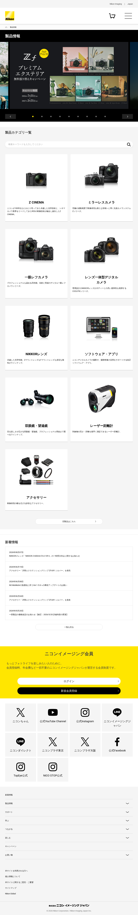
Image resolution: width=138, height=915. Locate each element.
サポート (9, 812)
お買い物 (9, 855)
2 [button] (42, 116)
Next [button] (127, 116)
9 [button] (105, 116)
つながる (9, 829)
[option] (69, 75)
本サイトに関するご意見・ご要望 (19, 882)
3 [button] (51, 116)
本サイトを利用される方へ (16, 871)
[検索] (129, 144)
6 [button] (78, 116)
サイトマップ (10, 888)
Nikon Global (10, 894)
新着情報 (9, 795)
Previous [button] (10, 116)
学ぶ (7, 820)
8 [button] (96, 116)
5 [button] (69, 116)
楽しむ (8, 838)
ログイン (69, 681)
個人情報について (12, 876)
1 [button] (33, 116)
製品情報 (9, 803)
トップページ (6, 27)
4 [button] (60, 116)
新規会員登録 (69, 690)
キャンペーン (10, 846)
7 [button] (87, 116)
